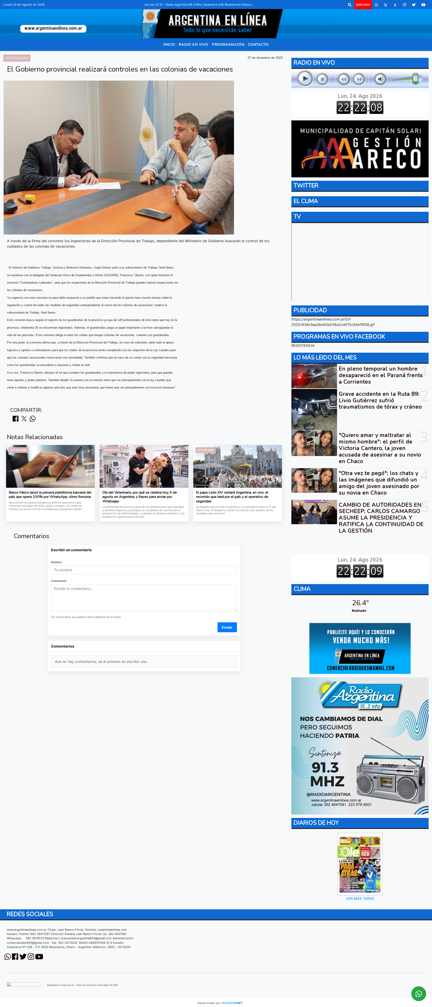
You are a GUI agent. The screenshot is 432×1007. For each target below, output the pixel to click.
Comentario (58, 581)
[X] (385, 4)
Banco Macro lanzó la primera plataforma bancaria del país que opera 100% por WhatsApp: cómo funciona (50, 494)
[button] (349, 4)
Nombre (56, 562)
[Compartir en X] (24, 419)
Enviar (227, 627)
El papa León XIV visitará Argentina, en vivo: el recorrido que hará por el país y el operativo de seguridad (232, 497)
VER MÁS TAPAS (360, 898)
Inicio (169, 44)
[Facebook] (395, 4)
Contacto (258, 44)
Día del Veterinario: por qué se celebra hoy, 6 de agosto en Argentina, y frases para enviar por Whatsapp (139, 497)
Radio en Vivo (193, 44)
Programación (228, 44)
